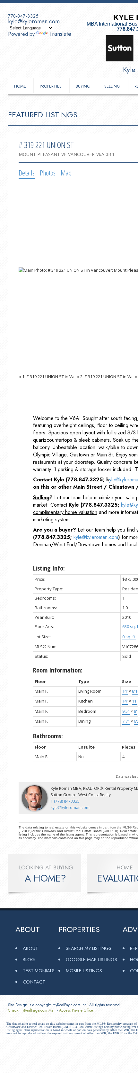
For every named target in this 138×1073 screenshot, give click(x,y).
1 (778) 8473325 (65, 801)
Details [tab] (27, 172)
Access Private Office (76, 1010)
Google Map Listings (91, 959)
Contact (34, 981)
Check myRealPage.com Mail (32, 1010)
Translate (60, 34)
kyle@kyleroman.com (34, 21)
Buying (83, 86)
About (30, 948)
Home (20, 86)
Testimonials (39, 970)
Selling (112, 86)
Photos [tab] (48, 172)
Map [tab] (66, 172)
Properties (51, 86)
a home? (45, 878)
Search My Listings (88, 948)
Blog (29, 959)
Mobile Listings (84, 970)
